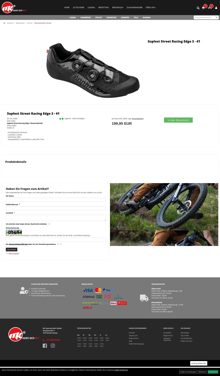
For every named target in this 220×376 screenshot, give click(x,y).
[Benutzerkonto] (216, 7)
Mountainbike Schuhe (42, 23)
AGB (130, 341)
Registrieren (168, 335)
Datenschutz (134, 338)
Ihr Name (10, 196)
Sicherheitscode (12, 228)
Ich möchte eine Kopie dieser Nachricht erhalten (26, 224)
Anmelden (167, 333)
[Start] (4, 23)
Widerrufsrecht (186, 341)
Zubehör (125, 17)
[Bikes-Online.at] (14, 7)
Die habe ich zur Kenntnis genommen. (31, 244)
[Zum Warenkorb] (203, 8)
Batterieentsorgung (136, 344)
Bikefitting (103, 7)
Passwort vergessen (167, 339)
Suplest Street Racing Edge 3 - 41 (174, 41)
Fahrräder (85, 17)
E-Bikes (73, 17)
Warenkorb (185, 333)
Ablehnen (202, 372)
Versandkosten (137, 119)
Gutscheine (78, 7)
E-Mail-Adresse (12, 204)
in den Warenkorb (178, 120)
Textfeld (9, 213)
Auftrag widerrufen (198, 363)
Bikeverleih (117, 7)
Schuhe (29, 23)
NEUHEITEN (111, 17)
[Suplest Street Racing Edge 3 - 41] (92, 70)
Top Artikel (185, 335)
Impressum (133, 335)
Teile (136, 17)
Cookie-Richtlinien (121, 370)
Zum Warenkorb (134, 7)
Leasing (91, 7)
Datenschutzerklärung (18, 244)
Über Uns (150, 7)
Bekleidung (20, 23)
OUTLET (98, 17)
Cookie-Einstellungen (188, 372)
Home (67, 7)
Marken (146, 17)
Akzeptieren (213, 372)
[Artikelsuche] (198, 8)
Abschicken (11, 249)
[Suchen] (216, 17)
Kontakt (132, 333)
